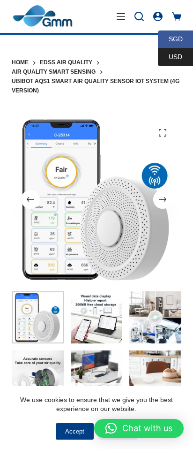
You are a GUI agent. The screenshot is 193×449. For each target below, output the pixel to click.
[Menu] (121, 16)
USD (170, 57)
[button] (139, 428)
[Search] (139, 16)
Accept (74, 431)
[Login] (158, 16)
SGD (170, 39)
